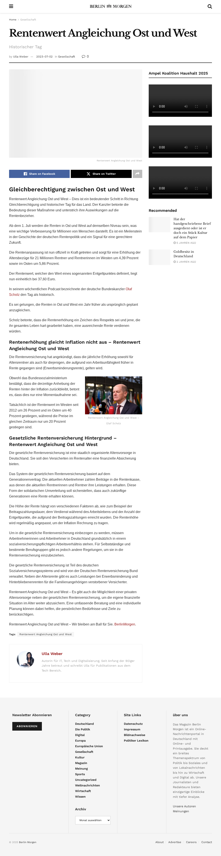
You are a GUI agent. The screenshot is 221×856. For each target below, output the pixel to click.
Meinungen (181, 811)
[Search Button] (210, 6)
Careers (191, 842)
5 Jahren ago (186, 242)
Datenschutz (133, 723)
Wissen (80, 796)
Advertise (174, 842)
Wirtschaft (83, 791)
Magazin (81, 763)
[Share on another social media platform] (137, 174)
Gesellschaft (28, 19)
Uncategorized (85, 779)
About (159, 842)
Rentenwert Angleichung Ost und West (45, 634)
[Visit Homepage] (110, 6)
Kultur (80, 757)
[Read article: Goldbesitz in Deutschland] (159, 257)
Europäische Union (89, 746)
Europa (80, 740)
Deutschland (84, 723)
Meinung (81, 768)
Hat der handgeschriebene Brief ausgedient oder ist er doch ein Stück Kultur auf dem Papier (192, 228)
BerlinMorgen (124, 624)
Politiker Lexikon (136, 740)
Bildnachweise (134, 735)
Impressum (132, 729)
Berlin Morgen (27, 842)
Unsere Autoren (184, 806)
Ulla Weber (20, 56)
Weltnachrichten (87, 785)
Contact (206, 842)
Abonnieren (27, 726)
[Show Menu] (11, 6)
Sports (80, 774)
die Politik (82, 729)
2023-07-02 (44, 56)
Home (12, 19)
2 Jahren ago (186, 261)
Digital (80, 735)
